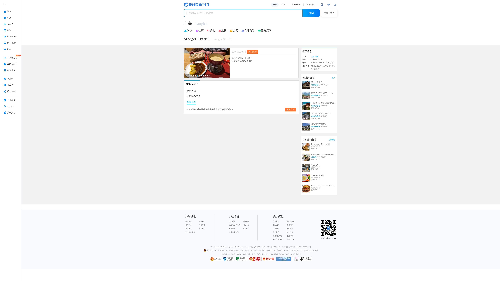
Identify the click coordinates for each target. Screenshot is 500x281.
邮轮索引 (202, 228)
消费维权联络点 (295, 259)
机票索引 (188, 225)
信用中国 (268, 259)
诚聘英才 (290, 225)
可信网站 (254, 259)
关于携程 (276, 221)
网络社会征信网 (230, 259)
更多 (333, 78)
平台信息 (305, 250)
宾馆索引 (188, 221)
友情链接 (246, 221)
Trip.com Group (278, 239)
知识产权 (290, 236)
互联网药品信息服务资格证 (238, 250)
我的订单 (295, 5)
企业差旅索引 (190, 232)
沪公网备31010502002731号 (217, 250)
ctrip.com (230, 247)
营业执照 (276, 232)
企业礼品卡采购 (234, 225)
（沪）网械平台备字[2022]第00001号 (262, 250)
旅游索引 (188, 228)
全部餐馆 (332, 140)
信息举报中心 (241, 259)
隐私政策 (290, 228)
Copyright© (215, 247)
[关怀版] (335, 4)
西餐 (316, 57)
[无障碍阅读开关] (329, 4)
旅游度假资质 (296, 250)
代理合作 (232, 228)
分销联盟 (232, 221)
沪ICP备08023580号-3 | (275, 247)
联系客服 (310, 5)
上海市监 (217, 259)
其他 (312, 57)
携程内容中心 (277, 236)
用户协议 (276, 228)
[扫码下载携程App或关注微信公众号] (322, 4)
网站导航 (202, 225)
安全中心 (290, 232)
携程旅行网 (196, 5)
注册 (283, 5)
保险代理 (246, 225)
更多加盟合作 (234, 232)
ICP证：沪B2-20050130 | (258, 247)
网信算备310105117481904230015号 (297, 247)
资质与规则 (314, 250)
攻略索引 (202, 221)
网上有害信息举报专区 (283, 259)
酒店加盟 (246, 228)
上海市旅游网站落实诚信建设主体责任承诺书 (284, 254)
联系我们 (276, 225)
